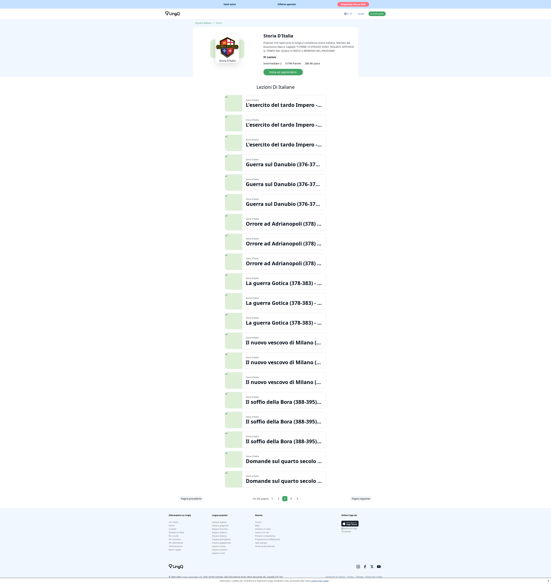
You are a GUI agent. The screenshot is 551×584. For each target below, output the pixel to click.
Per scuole (174, 536)
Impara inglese (219, 522)
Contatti (172, 529)
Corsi (219, 23)
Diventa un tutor (263, 529)
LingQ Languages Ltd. (192, 576)
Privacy (350, 576)
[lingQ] (172, 13)
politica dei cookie (320, 580)
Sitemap (359, 576)
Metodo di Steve (176, 532)
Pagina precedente (191, 498)
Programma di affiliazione (267, 539)
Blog (257, 525)
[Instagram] (358, 566)
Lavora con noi (262, 532)
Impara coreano (219, 549)
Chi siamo (173, 522)
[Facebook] (365, 566)
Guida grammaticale (265, 546)
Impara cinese (219, 546)
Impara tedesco (219, 532)
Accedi (361, 13)
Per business (175, 539)
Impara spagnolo (220, 525)
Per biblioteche (176, 542)
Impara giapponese (221, 542)
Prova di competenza (265, 536)
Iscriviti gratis (377, 13)
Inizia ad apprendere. (283, 72)
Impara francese (220, 529)
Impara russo (218, 553)
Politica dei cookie (373, 576)
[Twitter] (371, 566)
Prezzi (171, 525)
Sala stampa (261, 542)
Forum (258, 522)
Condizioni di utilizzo (335, 576)
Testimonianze (176, 546)
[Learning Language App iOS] (350, 523)
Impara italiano (203, 23)
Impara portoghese (221, 539)
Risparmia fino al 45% (353, 4)
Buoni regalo (175, 549)
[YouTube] (378, 566)
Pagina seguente (361, 498)
